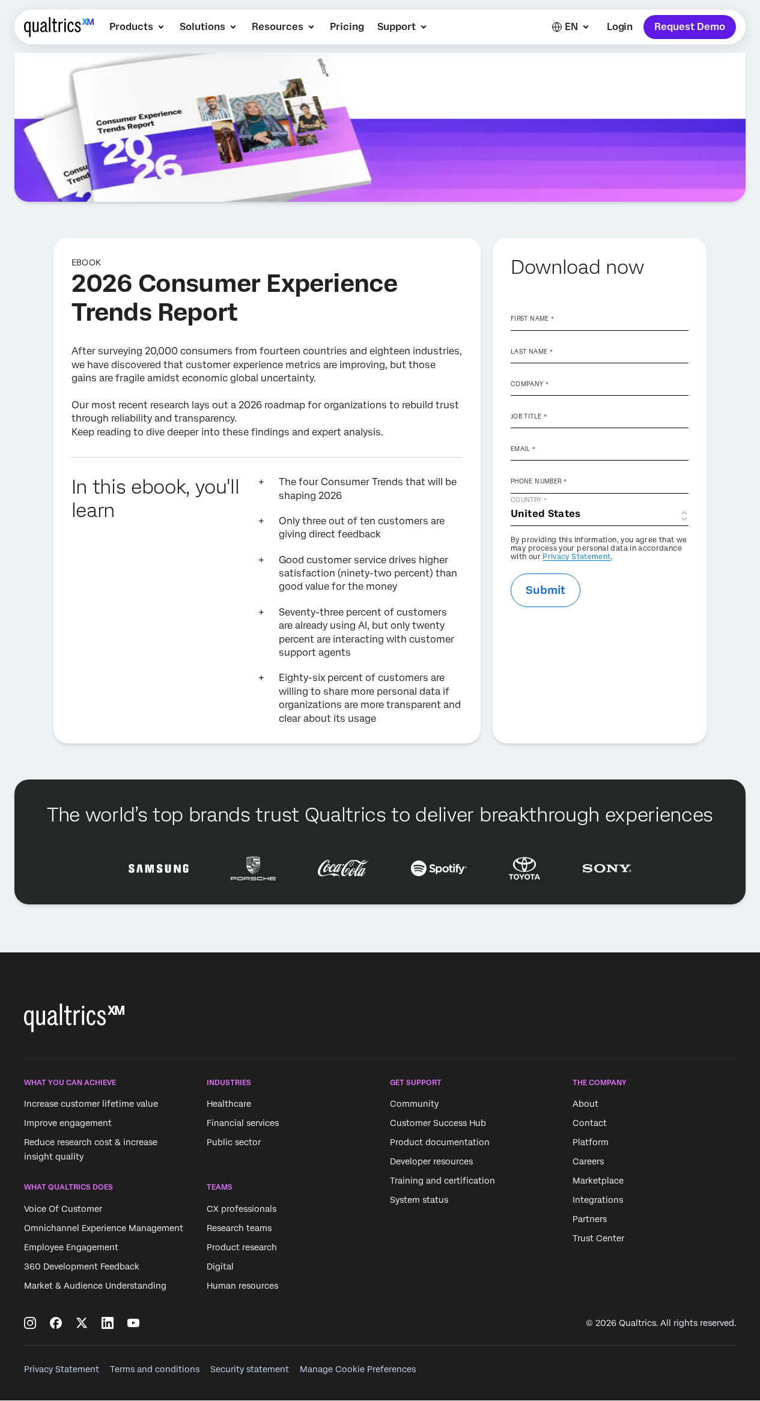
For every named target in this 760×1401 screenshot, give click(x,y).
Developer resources (431, 1162)
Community (414, 1104)
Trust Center (598, 1239)
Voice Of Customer (63, 1209)
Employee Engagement (71, 1247)
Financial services (243, 1123)
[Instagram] (30, 1323)
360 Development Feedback (81, 1266)
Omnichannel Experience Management (103, 1228)
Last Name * (532, 351)
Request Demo (689, 26)
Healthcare (229, 1104)
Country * (529, 499)
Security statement (249, 1369)
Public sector (234, 1143)
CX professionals (241, 1209)
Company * (530, 383)
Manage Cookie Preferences (358, 1369)
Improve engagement (68, 1123)
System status (419, 1200)
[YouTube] (133, 1323)
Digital (220, 1266)
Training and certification (442, 1181)
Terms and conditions (154, 1369)
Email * (523, 448)
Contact (590, 1123)
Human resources (242, 1286)
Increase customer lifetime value (91, 1104)
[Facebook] (56, 1323)
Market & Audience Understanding (95, 1286)
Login (620, 26)
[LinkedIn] (108, 1323)
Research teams (239, 1228)
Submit (545, 590)
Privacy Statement (576, 556)
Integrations (598, 1200)
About (585, 1104)
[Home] (59, 27)
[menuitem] (137, 27)
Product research (242, 1247)
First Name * (532, 318)
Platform (591, 1143)
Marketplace (598, 1181)
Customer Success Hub (438, 1123)
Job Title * (529, 416)
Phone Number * (539, 481)
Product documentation (440, 1143)
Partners (590, 1219)
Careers (588, 1162)
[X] (82, 1323)
